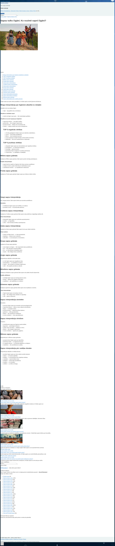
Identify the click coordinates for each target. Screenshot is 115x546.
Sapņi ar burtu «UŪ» (8, 508)
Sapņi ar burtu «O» (7, 500)
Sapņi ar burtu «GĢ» (8, 487)
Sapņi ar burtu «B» (7, 479)
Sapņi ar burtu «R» (7, 503)
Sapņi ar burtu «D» (7, 482)
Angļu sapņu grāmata (8, 89)
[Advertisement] (40, 61)
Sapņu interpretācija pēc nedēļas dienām (13, 98)
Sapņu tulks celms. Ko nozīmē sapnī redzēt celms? (12, 452)
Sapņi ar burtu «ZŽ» (8, 511)
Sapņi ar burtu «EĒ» (8, 484)
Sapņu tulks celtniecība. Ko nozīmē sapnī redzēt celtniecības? (15, 446)
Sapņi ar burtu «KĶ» (8, 494)
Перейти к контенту (5, 1)
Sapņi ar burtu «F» (7, 486)
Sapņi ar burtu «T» (7, 506)
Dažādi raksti (6, 476)
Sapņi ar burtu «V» (7, 510)
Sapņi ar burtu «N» (7, 498)
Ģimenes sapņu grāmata (9, 92)
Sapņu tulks (4, 3)
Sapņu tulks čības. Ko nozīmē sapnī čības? (11, 416)
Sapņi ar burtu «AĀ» (8, 478)
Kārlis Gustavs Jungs (24, 10)
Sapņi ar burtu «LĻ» (8, 495)
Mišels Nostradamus (5, 10)
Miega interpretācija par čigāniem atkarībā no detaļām (15, 74)
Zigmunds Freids (15, 10)
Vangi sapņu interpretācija (9, 82)
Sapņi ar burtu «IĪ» (7, 490)
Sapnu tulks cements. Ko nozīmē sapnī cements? (12, 431)
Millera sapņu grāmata (8, 79)
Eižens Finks (33, 10)
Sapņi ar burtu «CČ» (8, 481)
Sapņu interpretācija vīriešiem (10, 95)
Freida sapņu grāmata (8, 81)
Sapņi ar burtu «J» (7, 492)
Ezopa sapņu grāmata (8, 87)
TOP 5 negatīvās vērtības (9, 76)
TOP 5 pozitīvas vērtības (9, 78)
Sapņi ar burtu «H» (7, 489)
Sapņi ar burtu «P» (7, 502)
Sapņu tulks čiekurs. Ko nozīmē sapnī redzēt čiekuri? (13, 402)
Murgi (24, 539)
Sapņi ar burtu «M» (7, 497)
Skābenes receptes (18, 539)
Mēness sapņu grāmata (8, 97)
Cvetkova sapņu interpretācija (10, 84)
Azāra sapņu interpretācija (9, 86)
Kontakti (2, 13)
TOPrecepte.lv (4, 467)
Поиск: (2, 15)
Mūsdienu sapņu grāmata (9, 90)
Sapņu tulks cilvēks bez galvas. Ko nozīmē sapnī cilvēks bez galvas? (17, 458)
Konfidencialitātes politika (7, 539)
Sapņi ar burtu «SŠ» (8, 505)
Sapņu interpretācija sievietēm (10, 94)
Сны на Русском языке (8, 513)
